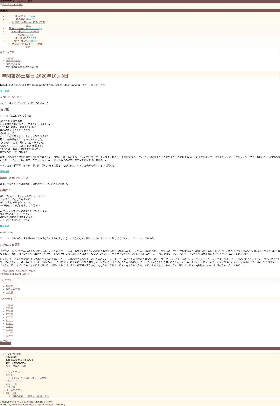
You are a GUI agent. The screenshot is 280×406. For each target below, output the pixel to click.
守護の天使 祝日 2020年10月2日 (18, 270)
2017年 (9, 332)
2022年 (9, 317)
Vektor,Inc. (49, 404)
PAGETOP (5, 343)
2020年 (9, 323)
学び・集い (12, 393)
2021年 (9, 320)
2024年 (9, 311)
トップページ (13, 371)
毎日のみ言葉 (98, 85)
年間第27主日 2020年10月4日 (16, 274)
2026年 (9, 305)
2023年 (9, 314)
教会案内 (10, 375)
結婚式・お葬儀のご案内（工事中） (30, 378)
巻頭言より (12, 286)
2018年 (9, 329)
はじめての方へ (14, 390)
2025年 (9, 308)
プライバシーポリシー (17, 348)
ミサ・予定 (12, 384)
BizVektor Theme (32, 404)
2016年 (9, 335)
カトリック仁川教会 (22, 401)
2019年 (9, 326)
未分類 (9, 292)
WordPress (17, 404)
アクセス (10, 387)
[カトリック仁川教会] (11, 4)
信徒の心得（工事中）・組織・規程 (30, 396)
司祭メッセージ (14, 381)
